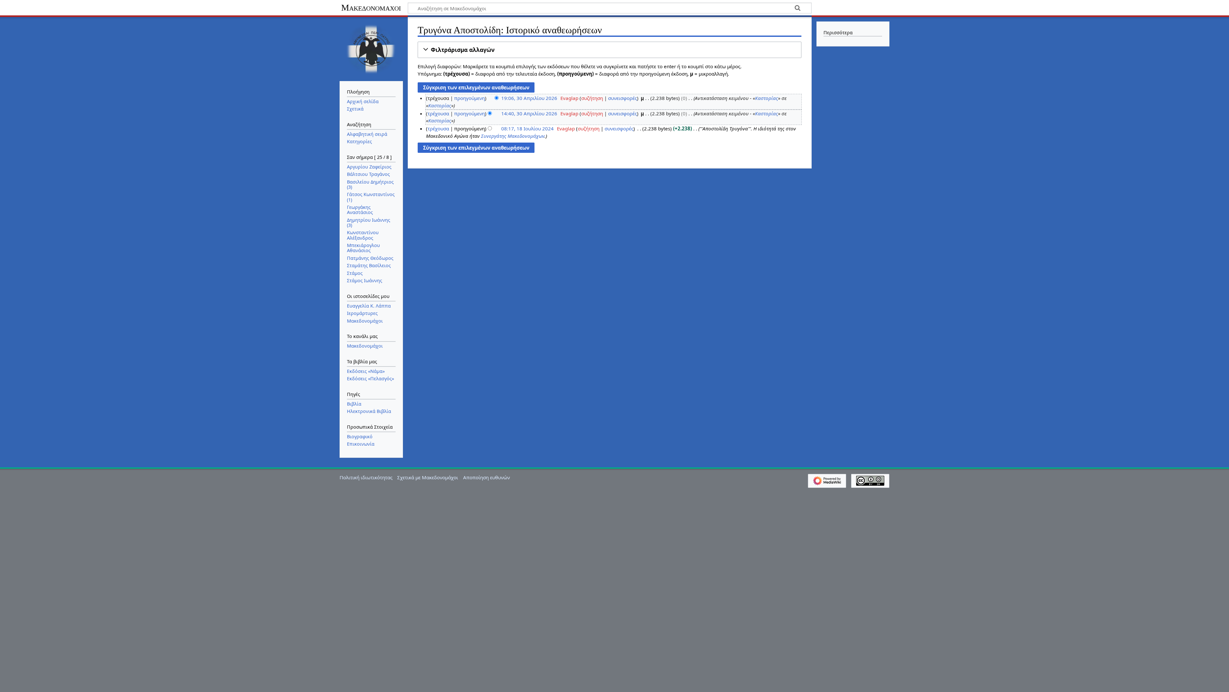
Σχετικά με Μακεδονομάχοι (427, 477)
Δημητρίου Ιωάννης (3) (368, 222)
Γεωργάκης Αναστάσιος (360, 209)
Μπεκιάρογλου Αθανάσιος (363, 247)
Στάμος (355, 273)
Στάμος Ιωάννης (364, 280)
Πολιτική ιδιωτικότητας (366, 477)
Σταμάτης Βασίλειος (369, 265)
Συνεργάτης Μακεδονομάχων (512, 136)
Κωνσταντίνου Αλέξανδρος (363, 235)
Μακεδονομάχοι (371, 7)
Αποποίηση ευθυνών (486, 477)
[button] (609, 49)
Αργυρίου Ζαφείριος (369, 167)
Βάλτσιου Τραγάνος (368, 174)
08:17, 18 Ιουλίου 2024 (527, 128)
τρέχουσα (438, 113)
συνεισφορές (622, 98)
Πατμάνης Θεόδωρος (370, 258)
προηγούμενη (469, 98)
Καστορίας (766, 98)
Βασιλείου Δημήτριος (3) (370, 184)
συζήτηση (592, 98)
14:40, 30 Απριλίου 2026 (529, 113)
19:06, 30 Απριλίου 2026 (529, 98)
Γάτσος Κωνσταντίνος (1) (371, 196)
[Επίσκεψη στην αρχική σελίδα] (371, 48)
